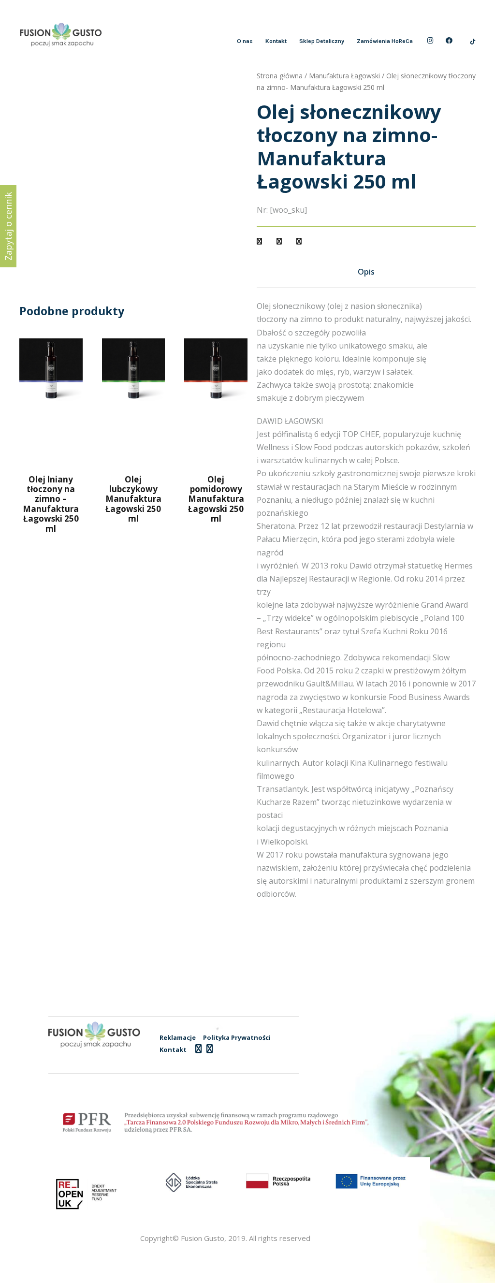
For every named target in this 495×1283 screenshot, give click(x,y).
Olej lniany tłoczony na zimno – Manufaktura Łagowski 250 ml (51, 504)
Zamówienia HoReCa (385, 41)
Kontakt (276, 41)
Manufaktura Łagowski (344, 75)
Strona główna (280, 75)
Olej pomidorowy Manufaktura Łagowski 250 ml (216, 499)
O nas (245, 41)
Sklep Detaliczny (321, 41)
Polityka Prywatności (237, 1037)
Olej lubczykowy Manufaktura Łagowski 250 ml (133, 499)
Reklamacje (178, 1037)
